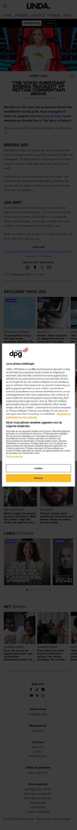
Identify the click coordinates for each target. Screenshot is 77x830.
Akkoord (38, 478)
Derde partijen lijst (14, 456)
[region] (38, 415)
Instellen (38, 468)
